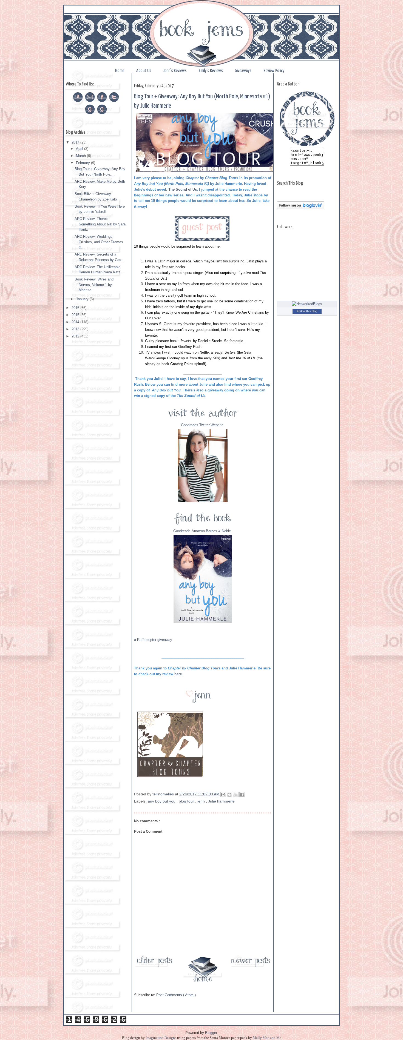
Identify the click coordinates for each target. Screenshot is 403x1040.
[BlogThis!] (229, 794)
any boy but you (162, 801)
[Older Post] (154, 967)
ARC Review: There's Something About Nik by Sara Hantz (100, 224)
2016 (76, 308)
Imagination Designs (161, 1038)
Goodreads (189, 425)
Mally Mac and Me (267, 1038)
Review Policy (273, 70)
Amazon (198, 531)
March (81, 156)
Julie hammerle (221, 801)
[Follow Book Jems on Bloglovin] (300, 208)
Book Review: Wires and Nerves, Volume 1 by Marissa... (94, 284)
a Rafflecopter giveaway (153, 640)
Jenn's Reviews (175, 70)
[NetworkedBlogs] (307, 304)
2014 (76, 322)
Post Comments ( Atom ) (176, 995)
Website (217, 425)
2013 (76, 329)
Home (120, 70)
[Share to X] (236, 794)
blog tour (187, 801)
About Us (144, 70)
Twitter (204, 425)
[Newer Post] (250, 967)
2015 (76, 315)
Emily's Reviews (211, 70)
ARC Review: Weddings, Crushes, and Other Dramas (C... (99, 241)
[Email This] (223, 794)
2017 (76, 142)
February (83, 163)
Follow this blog (307, 311)
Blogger (211, 1033)
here (178, 674)
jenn (201, 801)
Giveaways (243, 70)
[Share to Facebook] (242, 794)
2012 (76, 336)
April (80, 149)
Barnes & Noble (218, 531)
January (83, 299)
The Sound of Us (182, 189)
